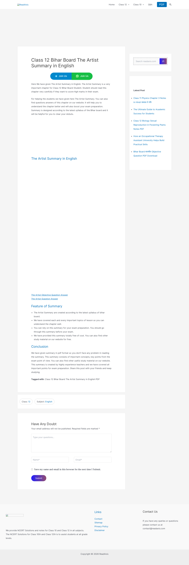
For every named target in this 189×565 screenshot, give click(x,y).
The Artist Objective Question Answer (49, 295)
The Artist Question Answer (44, 298)
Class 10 (137, 4)
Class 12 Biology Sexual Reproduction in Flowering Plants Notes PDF (149, 124)
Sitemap (98, 522)
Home (112, 4)
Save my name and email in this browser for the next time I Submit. (67, 469)
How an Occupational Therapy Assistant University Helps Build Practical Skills (148, 140)
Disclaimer (99, 530)
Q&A (150, 4)
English (48, 401)
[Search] (163, 61)
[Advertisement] (94, 27)
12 (29, 401)
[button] (128, 4)
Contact (98, 519)
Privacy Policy (101, 526)
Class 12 (123, 4)
